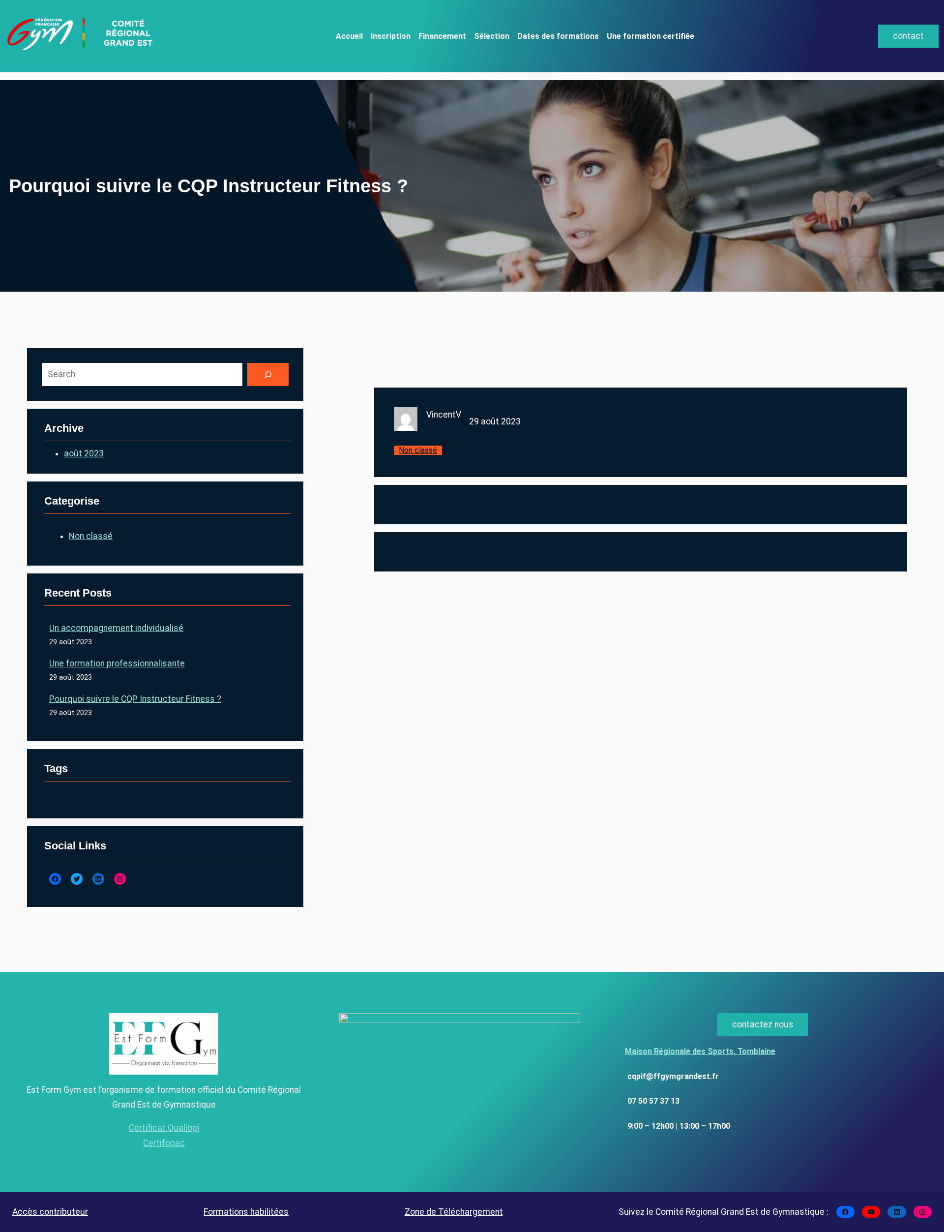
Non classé (91, 536)
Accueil (349, 36)
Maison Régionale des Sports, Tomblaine (700, 1051)
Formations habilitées (246, 1212)
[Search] (268, 374)
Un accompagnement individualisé (116, 628)
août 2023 (84, 453)
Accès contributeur (50, 1212)
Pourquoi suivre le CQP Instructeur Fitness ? (135, 699)
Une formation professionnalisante (117, 663)
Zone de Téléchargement (454, 1212)
